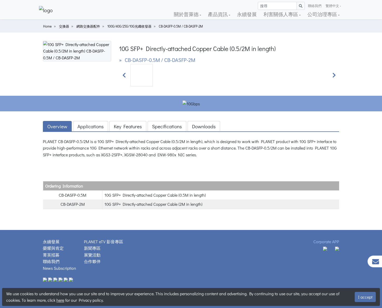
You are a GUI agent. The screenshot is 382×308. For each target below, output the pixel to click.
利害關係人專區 (281, 14)
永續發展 (247, 14)
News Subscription (59, 268)
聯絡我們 (314, 6)
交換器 (64, 26)
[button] (124, 75)
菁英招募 (51, 255)
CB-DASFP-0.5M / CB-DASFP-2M (181, 26)
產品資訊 (218, 14)
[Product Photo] (77, 50)
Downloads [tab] (204, 126)
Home (47, 26)
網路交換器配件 (88, 26)
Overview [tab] (57, 126)
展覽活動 (92, 255)
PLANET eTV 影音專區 (103, 241)
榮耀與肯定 (53, 248)
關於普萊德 (187, 14)
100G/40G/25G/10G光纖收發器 (129, 26)
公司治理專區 (322, 14)
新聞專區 (92, 248)
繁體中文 (332, 6)
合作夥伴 (92, 261)
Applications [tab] (90, 126)
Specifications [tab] (167, 126)
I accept (365, 297)
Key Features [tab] (128, 126)
